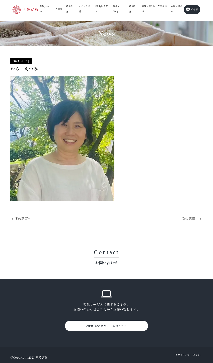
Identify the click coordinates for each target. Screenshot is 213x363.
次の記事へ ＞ (192, 218)
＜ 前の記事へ (20, 218)
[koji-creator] (25, 9)
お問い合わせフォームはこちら (106, 326)
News (59, 8)
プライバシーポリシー (190, 355)
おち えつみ (24, 68)
